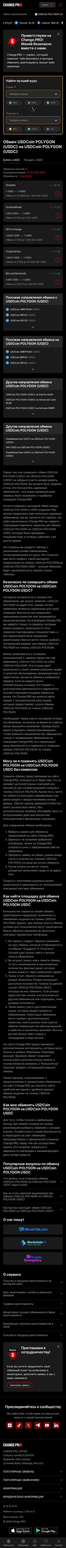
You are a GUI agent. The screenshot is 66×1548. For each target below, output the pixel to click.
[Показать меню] (60, 4)
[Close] (58, 34)
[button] (11, 160)
